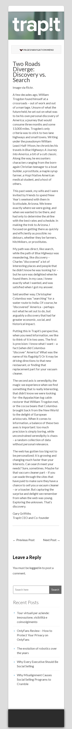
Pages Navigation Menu (38, 49)
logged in (35, 568)
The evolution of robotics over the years (37, 651)
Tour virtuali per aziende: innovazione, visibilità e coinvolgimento (33, 617)
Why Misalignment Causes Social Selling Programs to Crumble (34, 679)
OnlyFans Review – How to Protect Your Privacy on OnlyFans (34, 635)
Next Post (51, 540)
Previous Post (24, 540)
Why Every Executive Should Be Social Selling (37, 664)
